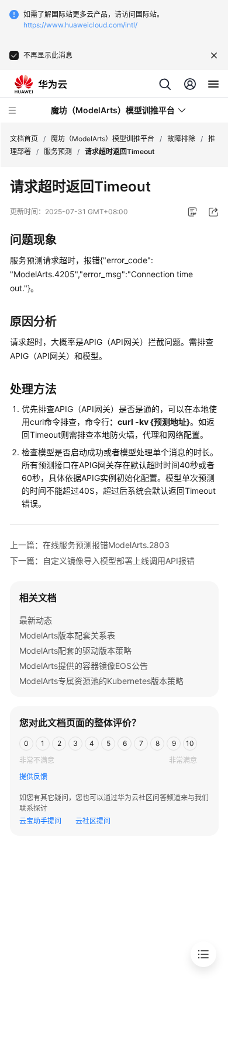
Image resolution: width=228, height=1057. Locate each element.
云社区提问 (92, 821)
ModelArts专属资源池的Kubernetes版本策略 (101, 681)
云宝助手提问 (40, 821)
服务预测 (58, 151)
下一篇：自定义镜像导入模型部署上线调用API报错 (102, 561)
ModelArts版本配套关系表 (67, 635)
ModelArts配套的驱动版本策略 (75, 650)
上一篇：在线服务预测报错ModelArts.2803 (90, 545)
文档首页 (24, 138)
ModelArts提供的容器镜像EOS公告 (83, 666)
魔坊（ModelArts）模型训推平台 (102, 138)
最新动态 (35, 620)
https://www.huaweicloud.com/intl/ (80, 24)
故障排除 (181, 138)
